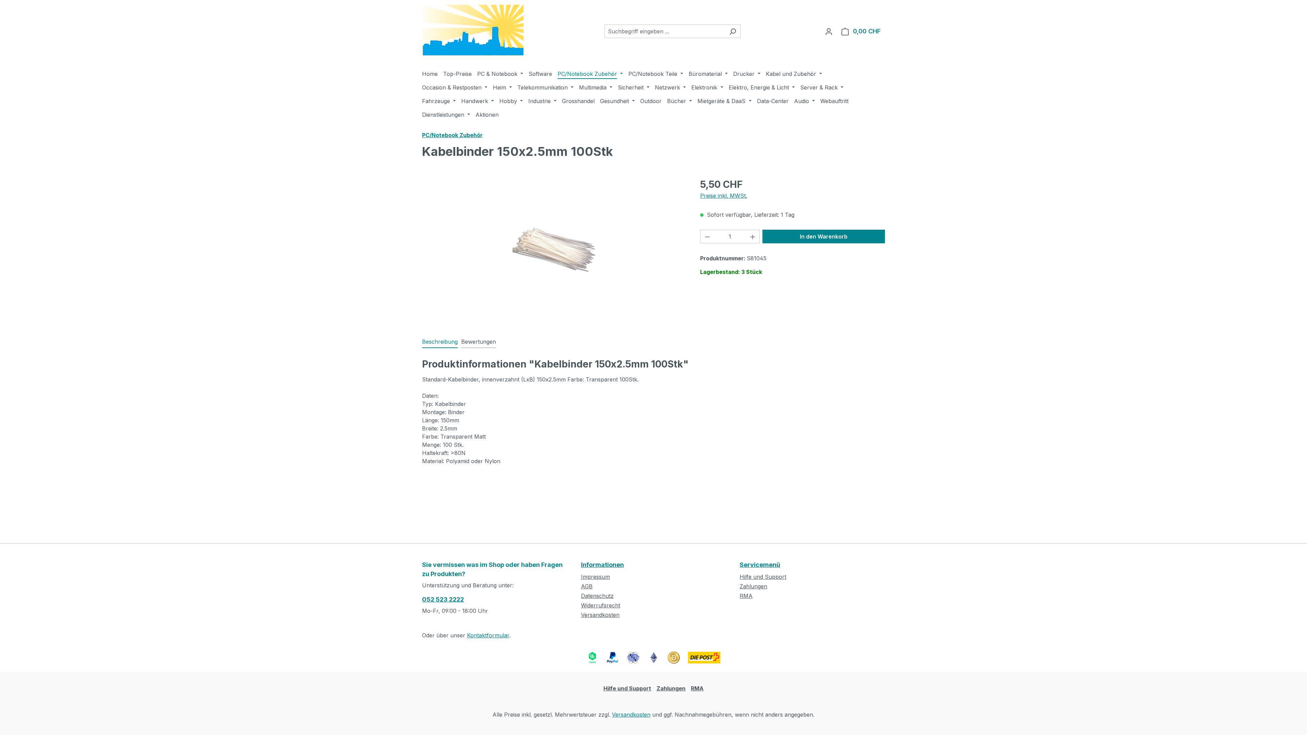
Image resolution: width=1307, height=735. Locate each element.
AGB (587, 586)
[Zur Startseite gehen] (473, 30)
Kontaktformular (488, 635)
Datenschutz (597, 595)
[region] (554, 250)
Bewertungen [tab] (478, 341)
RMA (746, 595)
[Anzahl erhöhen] (753, 236)
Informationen (602, 564)
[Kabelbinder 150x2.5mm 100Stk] (554, 250)
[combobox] (664, 31)
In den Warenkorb (824, 236)
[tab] (440, 342)
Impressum (595, 576)
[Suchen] (733, 31)
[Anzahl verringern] (707, 236)
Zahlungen (753, 586)
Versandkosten (600, 614)
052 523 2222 (443, 599)
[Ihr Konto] (829, 31)
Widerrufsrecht (600, 605)
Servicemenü (760, 564)
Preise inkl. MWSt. (723, 195)
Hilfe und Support (763, 576)
